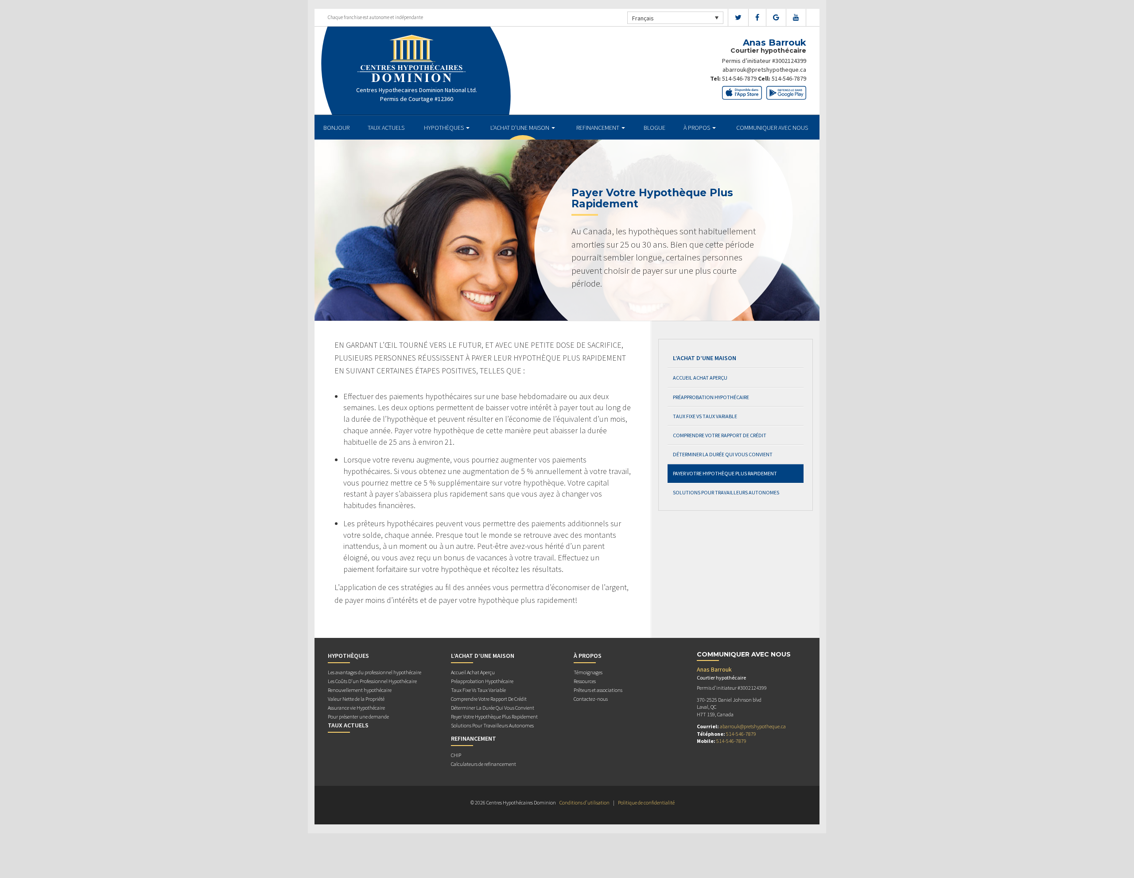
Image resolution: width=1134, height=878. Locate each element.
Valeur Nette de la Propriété (356, 698)
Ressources (585, 681)
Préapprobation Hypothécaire (711, 397)
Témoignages (588, 672)
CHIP (456, 755)
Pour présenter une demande (358, 716)
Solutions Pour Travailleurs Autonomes (726, 492)
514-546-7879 (739, 78)
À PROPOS (697, 128)
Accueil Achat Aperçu (700, 377)
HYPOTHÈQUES (444, 128)
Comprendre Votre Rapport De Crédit (719, 435)
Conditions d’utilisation (584, 802)
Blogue (654, 128)
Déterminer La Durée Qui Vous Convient (723, 454)
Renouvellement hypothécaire (360, 690)
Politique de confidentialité (646, 802)
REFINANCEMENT (598, 128)
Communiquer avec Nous (772, 128)
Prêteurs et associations (598, 690)
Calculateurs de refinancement (483, 764)
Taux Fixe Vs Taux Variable (705, 416)
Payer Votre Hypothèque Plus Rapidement (725, 473)
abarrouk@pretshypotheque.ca (764, 70)
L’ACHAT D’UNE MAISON (520, 128)
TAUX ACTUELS (386, 128)
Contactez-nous (591, 698)
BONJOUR (336, 128)
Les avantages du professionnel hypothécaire (374, 672)
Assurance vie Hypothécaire (356, 707)
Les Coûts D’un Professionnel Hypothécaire (372, 681)
